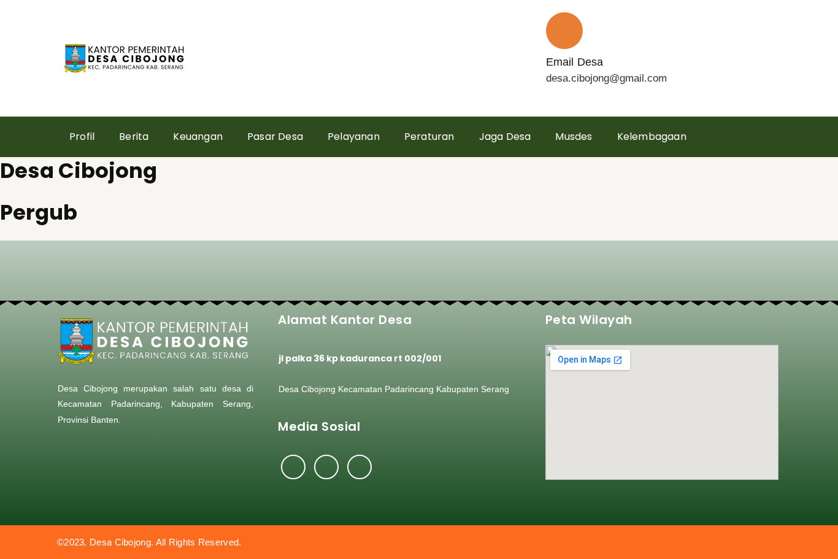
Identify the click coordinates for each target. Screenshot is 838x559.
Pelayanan (354, 136)
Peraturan (429, 136)
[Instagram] (326, 467)
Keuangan (198, 136)
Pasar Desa (275, 136)
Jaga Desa (505, 136)
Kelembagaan (651, 136)
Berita (133, 136)
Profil (81, 136)
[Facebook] (293, 467)
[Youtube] (359, 467)
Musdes (573, 136)
